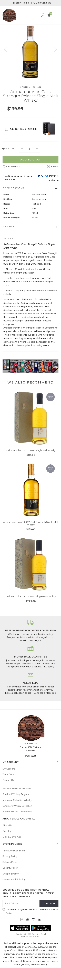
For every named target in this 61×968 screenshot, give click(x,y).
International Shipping (14, 879)
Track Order (9, 774)
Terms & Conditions (38, 909)
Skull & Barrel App (12, 836)
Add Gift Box (23, 129)
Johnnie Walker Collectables (17, 811)
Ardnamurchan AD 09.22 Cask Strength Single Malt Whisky (30, 523)
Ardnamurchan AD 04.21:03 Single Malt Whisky (31, 596)
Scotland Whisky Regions (16, 794)
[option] (30, 52)
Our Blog (7, 831)
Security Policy (10, 867)
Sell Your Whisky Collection (17, 788)
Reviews (8, 226)
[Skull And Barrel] (10, 15)
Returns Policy (10, 862)
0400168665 (30, 756)
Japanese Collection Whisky (17, 800)
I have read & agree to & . (32, 911)
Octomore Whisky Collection (17, 806)
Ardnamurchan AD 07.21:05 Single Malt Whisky (31, 450)
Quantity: (8, 149)
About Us (7, 825)
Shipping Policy (11, 873)
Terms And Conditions (14, 850)
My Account (9, 768)
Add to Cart (30, 159)
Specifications (13, 188)
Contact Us (8, 780)
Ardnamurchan (30, 87)
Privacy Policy (10, 856)
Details (8, 238)
